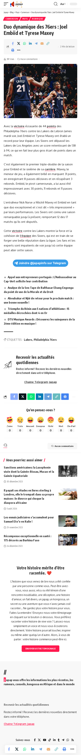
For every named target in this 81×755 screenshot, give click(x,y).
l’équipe (25, 236)
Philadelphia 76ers (45, 339)
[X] (39, 740)
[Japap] (16, 4)
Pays (25, 19)
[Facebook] (35, 740)
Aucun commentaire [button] (64, 446)
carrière (50, 169)
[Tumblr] (58, 740)
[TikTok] (49, 740)
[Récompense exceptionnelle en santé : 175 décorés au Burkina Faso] (67, 539)
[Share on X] (18, 43)
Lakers (28, 339)
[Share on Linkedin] (30, 43)
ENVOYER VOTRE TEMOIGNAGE (40, 648)
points (51, 126)
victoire (19, 126)
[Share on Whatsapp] (24, 43)
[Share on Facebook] (12, 43)
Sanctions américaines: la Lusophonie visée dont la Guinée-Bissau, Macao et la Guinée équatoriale (29, 471)
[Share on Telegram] (36, 43)
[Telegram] (63, 740)
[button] (7, 4)
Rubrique (37, 19)
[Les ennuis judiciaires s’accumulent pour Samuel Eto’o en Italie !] (67, 521)
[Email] (42, 43)
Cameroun (12, 19)
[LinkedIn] (54, 740)
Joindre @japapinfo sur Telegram (42, 263)
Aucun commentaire (28, 59)
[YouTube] (44, 740)
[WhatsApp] (68, 740)
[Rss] (72, 740)
